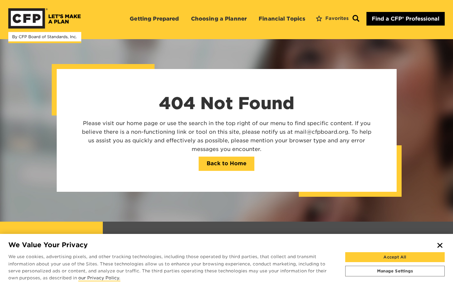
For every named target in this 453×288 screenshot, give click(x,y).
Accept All (394, 256)
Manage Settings (395, 270)
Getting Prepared (154, 19)
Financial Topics (282, 19)
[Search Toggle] (356, 19)
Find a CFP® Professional (405, 19)
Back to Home (226, 163)
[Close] (440, 245)
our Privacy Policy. (99, 278)
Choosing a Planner (219, 19)
